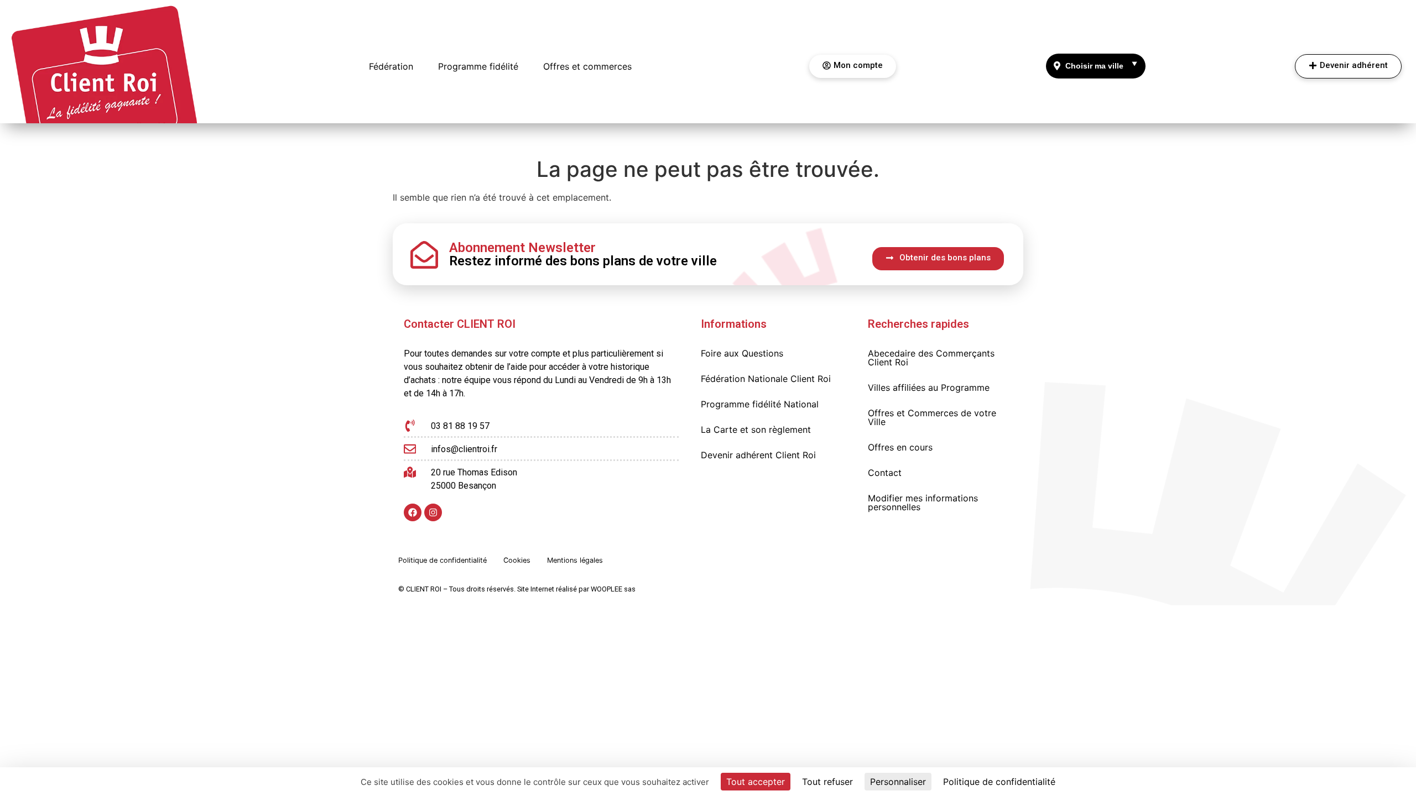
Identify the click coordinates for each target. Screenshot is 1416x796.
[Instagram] (433, 512)
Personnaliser (898, 781)
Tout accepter (755, 781)
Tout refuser (827, 781)
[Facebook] (412, 512)
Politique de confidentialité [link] (999, 781)
